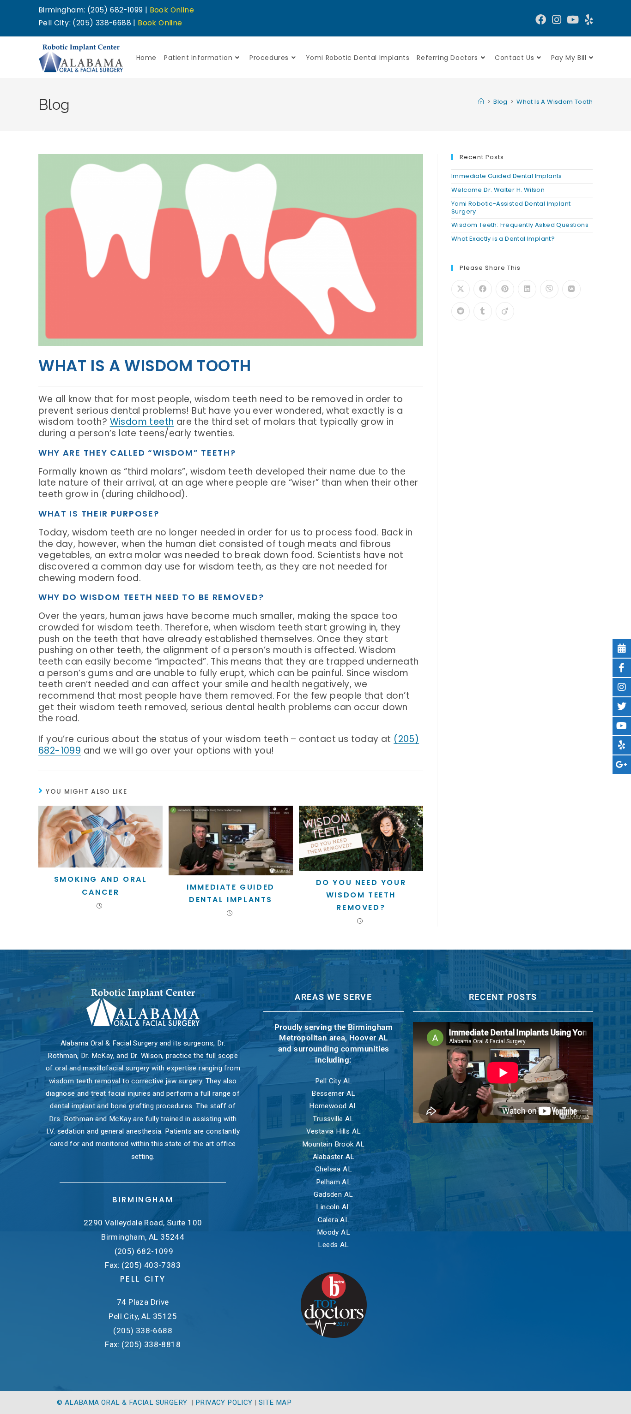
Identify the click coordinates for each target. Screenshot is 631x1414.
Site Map (275, 1402)
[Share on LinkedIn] (527, 289)
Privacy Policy (224, 1402)
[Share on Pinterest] (505, 289)
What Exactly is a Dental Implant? (503, 238)
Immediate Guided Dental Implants (231, 893)
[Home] (481, 101)
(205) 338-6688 (142, 1330)
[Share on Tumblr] (482, 311)
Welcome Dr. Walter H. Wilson (498, 189)
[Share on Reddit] (460, 311)
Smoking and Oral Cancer (100, 885)
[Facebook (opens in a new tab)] (541, 19)
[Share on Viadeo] (505, 311)
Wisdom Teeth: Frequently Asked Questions (520, 224)
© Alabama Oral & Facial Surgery (123, 1402)
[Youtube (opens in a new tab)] (573, 19)
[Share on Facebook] (482, 289)
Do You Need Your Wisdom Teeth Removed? (361, 895)
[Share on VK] (571, 289)
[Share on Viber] (549, 289)
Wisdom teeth (142, 422)
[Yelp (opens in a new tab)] (587, 19)
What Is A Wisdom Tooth (554, 101)
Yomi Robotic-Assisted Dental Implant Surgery (510, 207)
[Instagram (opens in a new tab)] (556, 19)
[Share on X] (460, 289)
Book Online (172, 10)
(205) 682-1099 (144, 1251)
